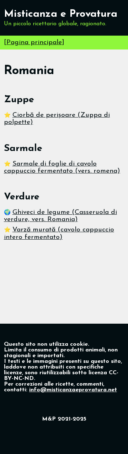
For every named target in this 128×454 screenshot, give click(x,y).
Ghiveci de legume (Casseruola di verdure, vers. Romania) (60, 216)
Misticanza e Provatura (60, 14)
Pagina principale (34, 42)
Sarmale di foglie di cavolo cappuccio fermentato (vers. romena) (62, 167)
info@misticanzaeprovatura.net (73, 390)
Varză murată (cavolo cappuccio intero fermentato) (59, 233)
